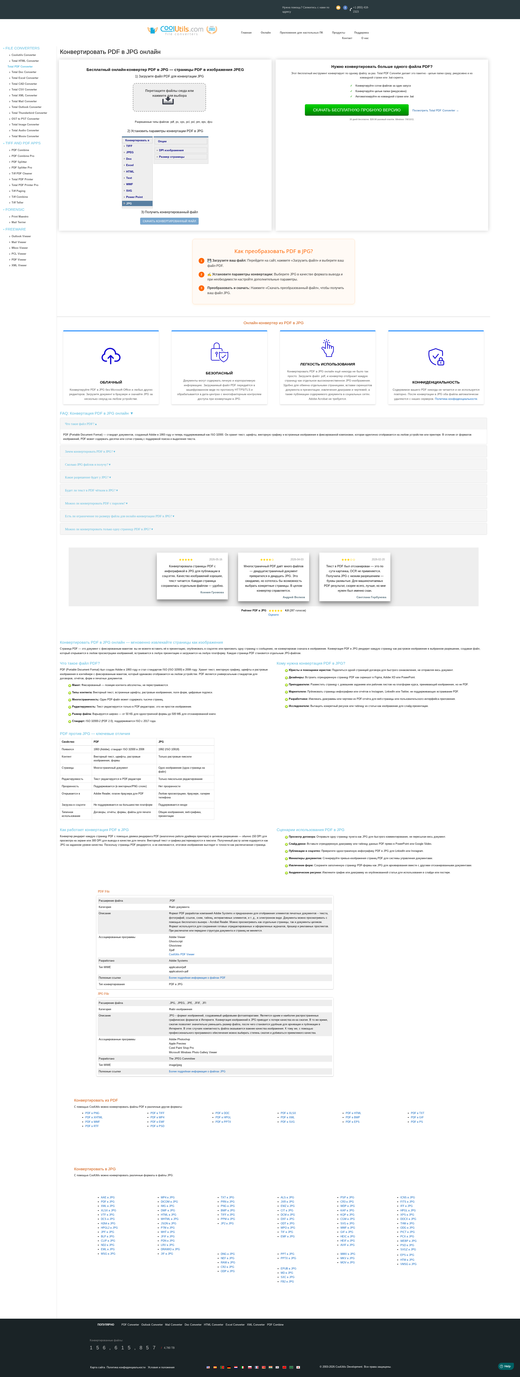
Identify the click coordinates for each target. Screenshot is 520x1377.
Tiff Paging (18, 190)
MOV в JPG (347, 1262)
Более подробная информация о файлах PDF (197, 977)
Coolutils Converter (24, 55)
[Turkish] (264, 1367)
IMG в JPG (167, 1205)
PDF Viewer (19, 259)
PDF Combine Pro (23, 156)
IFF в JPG (406, 1205)
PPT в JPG (287, 1253)
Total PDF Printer (22, 179)
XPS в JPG (407, 1214)
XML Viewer (19, 265)
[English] (209, 1367)
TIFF (129, 146)
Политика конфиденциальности (456, 398)
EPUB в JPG (288, 1268)
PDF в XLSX (288, 1113)
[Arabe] (292, 1367)
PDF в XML (288, 1117)
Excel (130, 165)
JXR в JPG (287, 1201)
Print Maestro (20, 216)
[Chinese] (285, 1367)
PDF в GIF (417, 1117)
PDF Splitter (19, 161)
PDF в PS (417, 1121)
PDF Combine (20, 150)
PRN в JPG (228, 1201)
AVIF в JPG (347, 1245)
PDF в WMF (92, 1121)
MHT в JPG (168, 1232)
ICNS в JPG (407, 1197)
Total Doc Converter (24, 72)
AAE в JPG (108, 1197)
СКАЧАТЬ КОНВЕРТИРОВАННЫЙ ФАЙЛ (169, 221)
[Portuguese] (222, 1367)
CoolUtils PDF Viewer (181, 954)
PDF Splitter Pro (22, 167)
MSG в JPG (108, 1253)
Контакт (347, 38)
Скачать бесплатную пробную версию (357, 110)
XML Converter (256, 1324)
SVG (129, 190)
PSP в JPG (347, 1197)
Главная (246, 32)
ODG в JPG (407, 1227)
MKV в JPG (347, 1258)
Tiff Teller (17, 202)
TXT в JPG (227, 1197)
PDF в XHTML (94, 1117)
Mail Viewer (19, 242)
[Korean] (278, 1367)
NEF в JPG (227, 1258)
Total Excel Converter (25, 77)
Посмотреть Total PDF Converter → (435, 110)
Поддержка (361, 32)
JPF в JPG (107, 1232)
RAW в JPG (228, 1262)
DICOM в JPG (169, 1201)
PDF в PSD (157, 1126)
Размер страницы (171, 156)
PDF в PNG (92, 1113)
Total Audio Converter (25, 130)
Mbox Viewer (20, 247)
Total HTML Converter (25, 60)
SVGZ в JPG (408, 1249)
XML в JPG (108, 1205)
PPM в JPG (228, 1218)
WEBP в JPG (408, 1240)
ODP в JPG (228, 1271)
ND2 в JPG (107, 1245)
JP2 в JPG (227, 1223)
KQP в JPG (347, 1214)
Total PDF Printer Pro (25, 185)
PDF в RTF (92, 1126)
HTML (130, 171)
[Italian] (243, 1367)
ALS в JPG (287, 1197)
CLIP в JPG (108, 1240)
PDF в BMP (353, 1117)
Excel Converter (235, 1324)
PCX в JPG (407, 1236)
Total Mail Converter (24, 101)
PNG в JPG (228, 1205)
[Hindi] (271, 1367)
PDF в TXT (417, 1113)
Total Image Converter (25, 124)
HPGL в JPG (408, 1210)
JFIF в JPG (168, 1236)
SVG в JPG (347, 1223)
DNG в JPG (228, 1253)
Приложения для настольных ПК (301, 32)
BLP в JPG (107, 1236)
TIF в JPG (287, 1232)
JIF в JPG (167, 1253)
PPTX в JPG (288, 1258)
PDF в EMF (158, 1121)
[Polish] (250, 1367)
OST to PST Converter (25, 118)
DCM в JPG (288, 1214)
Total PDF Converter (20, 66)
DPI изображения (171, 150)
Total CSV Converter (24, 89)
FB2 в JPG (287, 1281)
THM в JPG (407, 1223)
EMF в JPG (288, 1236)
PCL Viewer (19, 253)
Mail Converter (173, 1324)
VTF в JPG (107, 1214)
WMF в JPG (347, 1227)
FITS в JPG (407, 1201)
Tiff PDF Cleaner (22, 173)
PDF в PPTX (223, 1121)
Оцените (273, 614)
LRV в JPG (167, 1245)
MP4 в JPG (168, 1197)
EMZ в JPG (288, 1205)
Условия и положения (161, 1367)
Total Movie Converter (25, 136)
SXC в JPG (288, 1277)
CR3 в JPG (347, 1201)
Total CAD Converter (24, 83)
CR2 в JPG (227, 1266)
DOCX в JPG (408, 1218)
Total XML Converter (24, 95)
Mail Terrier (19, 222)
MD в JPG (287, 1272)
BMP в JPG (228, 1210)
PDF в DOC (223, 1113)
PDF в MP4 (157, 1117)
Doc (129, 158)
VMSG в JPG (408, 1264)
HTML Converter (213, 1324)
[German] (229, 1367)
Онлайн (266, 32)
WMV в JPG (347, 1253)
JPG (129, 203)
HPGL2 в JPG (109, 1227)
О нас (365, 38)
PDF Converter (130, 1324)
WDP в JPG (347, 1205)
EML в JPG (108, 1249)
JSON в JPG (168, 1223)
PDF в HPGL (223, 1117)
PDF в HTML (353, 1113)
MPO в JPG (288, 1227)
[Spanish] (216, 1367)
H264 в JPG (108, 1223)
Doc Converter (193, 1324)
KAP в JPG (347, 1210)
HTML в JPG (168, 1214)
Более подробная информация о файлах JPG (197, 1071)
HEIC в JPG (347, 1236)
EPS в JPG (407, 1254)
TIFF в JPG (228, 1214)
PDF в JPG (108, 1201)
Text (129, 177)
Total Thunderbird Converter (29, 112)
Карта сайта (97, 1367)
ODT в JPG (288, 1223)
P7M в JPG (168, 1227)
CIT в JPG (287, 1210)
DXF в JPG (287, 1218)
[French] (257, 1367)
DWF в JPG (168, 1210)
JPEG (130, 152)
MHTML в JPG (170, 1218)
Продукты (338, 32)
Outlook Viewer (21, 236)
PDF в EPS (353, 1121)
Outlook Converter (152, 1324)
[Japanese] (298, 1367)
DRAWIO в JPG (170, 1249)
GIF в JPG (346, 1232)
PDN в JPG (168, 1240)
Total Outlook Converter (26, 107)
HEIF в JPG (347, 1240)
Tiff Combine (20, 196)
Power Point (134, 197)
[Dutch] (236, 1367)
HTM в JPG (407, 1259)
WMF (129, 184)
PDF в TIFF (158, 1113)
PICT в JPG (407, 1232)
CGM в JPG (347, 1218)
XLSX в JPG (108, 1210)
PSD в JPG (407, 1245)
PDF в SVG (288, 1121)
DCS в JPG (108, 1218)
